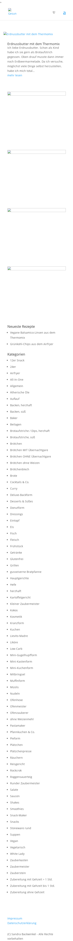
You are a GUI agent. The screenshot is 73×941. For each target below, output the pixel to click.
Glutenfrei (16, 559)
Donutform (17, 508)
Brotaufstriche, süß (22, 437)
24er (13, 367)
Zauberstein (18, 873)
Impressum (14, 918)
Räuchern (16, 757)
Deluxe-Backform (21, 495)
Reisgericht (17, 764)
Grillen (14, 565)
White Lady (17, 854)
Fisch (13, 533)
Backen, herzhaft (21, 405)
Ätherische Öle (19, 392)
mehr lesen (14, 75)
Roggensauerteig (21, 777)
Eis (12, 527)
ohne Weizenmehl (22, 719)
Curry (13, 488)
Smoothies (17, 809)
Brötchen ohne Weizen (25, 463)
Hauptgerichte (19, 578)
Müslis (14, 687)
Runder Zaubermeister (25, 783)
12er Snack (17, 360)
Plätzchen (16, 745)
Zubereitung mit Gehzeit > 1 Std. (31, 879)
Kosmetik (16, 616)
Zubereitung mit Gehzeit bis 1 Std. (32, 886)
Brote (13, 475)
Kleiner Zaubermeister (25, 604)
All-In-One (16, 379)
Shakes (14, 802)
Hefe (13, 584)
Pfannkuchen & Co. (22, 732)
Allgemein (16, 386)
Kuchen (15, 629)
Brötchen (16, 443)
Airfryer (15, 373)
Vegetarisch (17, 847)
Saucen (15, 796)
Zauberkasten (19, 860)
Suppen (15, 834)
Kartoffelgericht (20, 597)
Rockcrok (16, 770)
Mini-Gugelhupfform (23, 655)
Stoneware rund (20, 828)
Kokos (14, 610)
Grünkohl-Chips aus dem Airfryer (31, 344)
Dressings (16, 514)
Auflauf (14, 399)
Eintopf (14, 520)
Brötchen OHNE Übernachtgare (30, 456)
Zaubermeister (19, 866)
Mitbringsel (17, 674)
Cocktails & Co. (19, 482)
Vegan (14, 841)
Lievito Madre (19, 636)
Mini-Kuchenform (21, 668)
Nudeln (15, 693)
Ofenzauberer (19, 713)
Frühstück (16, 546)
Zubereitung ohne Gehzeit (27, 892)
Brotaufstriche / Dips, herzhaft (30, 431)
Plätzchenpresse (21, 751)
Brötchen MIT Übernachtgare (29, 450)
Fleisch (14, 540)
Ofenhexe (16, 700)
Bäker (14, 418)
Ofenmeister (18, 706)
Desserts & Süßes (21, 501)
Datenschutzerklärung (21, 923)
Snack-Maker (18, 815)
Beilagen (15, 424)
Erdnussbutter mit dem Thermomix (33, 44)
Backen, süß (18, 411)
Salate (14, 789)
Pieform (15, 738)
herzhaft (15, 591)
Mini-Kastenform (21, 661)
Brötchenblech (19, 469)
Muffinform (17, 681)
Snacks (14, 822)
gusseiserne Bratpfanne (25, 572)
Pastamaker (17, 725)
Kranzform (17, 623)
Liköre (14, 642)
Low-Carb (16, 649)
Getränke (16, 552)
